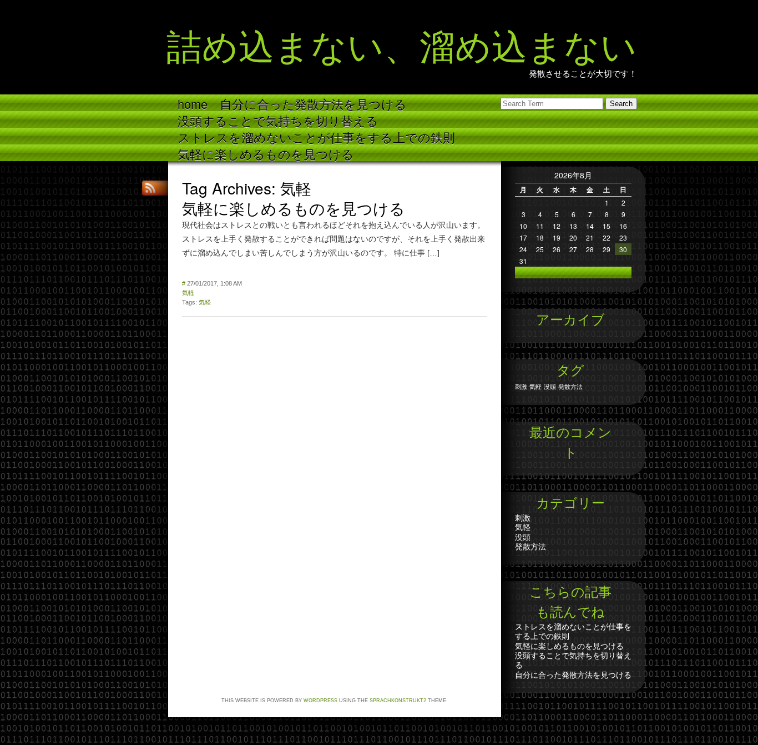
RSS (151, 188)
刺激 (521, 386)
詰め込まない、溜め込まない (401, 43)
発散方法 (570, 386)
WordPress (320, 700)
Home (193, 103)
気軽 (188, 292)
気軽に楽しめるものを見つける (266, 153)
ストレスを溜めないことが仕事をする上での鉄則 (316, 136)
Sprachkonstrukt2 (398, 700)
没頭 (550, 386)
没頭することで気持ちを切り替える (278, 120)
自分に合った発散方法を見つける (313, 103)
